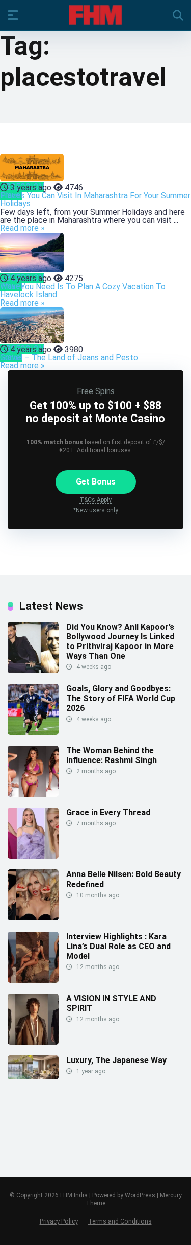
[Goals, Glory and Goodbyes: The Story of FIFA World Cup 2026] (33, 732)
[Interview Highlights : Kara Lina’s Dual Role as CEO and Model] (33, 980)
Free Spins (96, 391)
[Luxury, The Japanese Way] (33, 1076)
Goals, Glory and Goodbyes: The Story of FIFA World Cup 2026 (120, 698)
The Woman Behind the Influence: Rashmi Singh (111, 755)
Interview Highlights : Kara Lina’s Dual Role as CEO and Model (118, 946)
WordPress (140, 1195)
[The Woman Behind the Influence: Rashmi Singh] (33, 794)
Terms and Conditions (120, 1221)
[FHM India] (95, 15)
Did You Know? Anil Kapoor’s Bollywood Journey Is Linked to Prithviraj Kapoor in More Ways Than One (120, 641)
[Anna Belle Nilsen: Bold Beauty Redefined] (33, 918)
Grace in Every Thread (108, 812)
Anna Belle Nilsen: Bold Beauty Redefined (123, 879)
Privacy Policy (59, 1221)
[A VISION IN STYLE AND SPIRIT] (33, 1042)
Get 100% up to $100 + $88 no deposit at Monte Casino (95, 412)
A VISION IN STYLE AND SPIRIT (111, 1003)
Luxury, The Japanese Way (116, 1060)
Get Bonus (96, 482)
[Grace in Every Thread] (33, 856)
